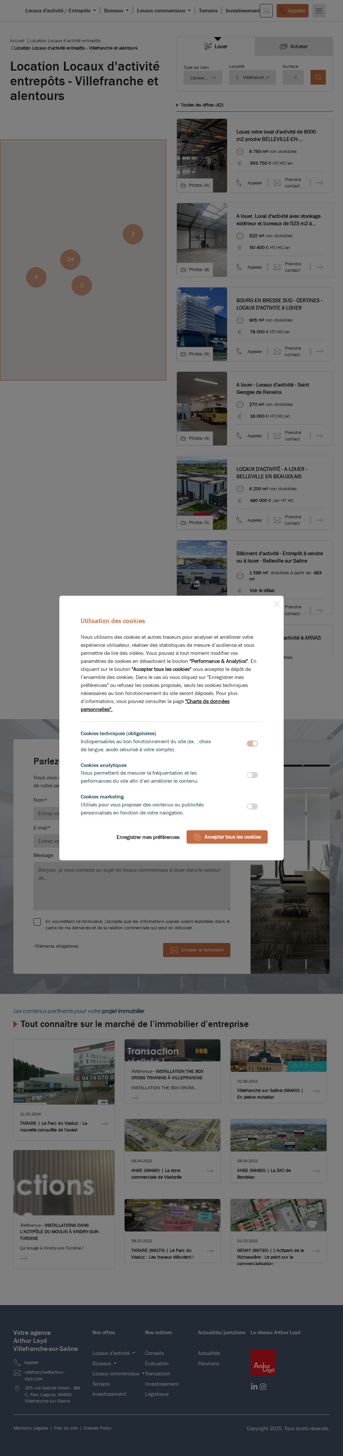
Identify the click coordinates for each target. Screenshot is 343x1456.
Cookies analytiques (104, 765)
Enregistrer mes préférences (148, 837)
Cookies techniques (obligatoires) (118, 733)
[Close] (276, 602)
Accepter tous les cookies (233, 836)
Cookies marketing (102, 796)
